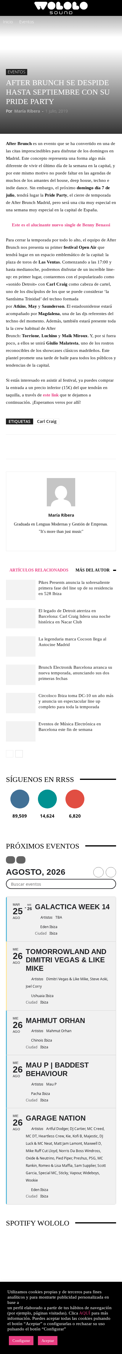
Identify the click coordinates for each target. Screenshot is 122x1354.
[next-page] (19, 753)
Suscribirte (75, 792)
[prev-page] (9, 753)
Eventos (26, 21)
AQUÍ (84, 1313)
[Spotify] (67, 542)
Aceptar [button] (47, 1340)
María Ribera (27, 111)
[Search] (113, 8)
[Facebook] (42, 542)
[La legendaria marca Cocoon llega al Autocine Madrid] (21, 646)
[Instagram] (55, 542)
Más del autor (93, 570)
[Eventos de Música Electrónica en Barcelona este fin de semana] (21, 731)
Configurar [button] (21, 1340)
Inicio (8, 21)
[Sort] (20, 860)
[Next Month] (111, 872)
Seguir (19, 792)
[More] (80, 447)
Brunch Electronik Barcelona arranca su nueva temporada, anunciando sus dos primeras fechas (75, 673)
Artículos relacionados (38, 570)
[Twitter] (80, 542)
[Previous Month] (98, 872)
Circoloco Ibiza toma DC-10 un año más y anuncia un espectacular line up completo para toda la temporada (75, 701)
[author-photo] (61, 506)
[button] (10, 8)
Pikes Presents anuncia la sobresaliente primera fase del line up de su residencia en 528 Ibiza (75, 588)
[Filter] (10, 860)
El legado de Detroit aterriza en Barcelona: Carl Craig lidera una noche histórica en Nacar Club (74, 616)
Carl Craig (47, 421)
